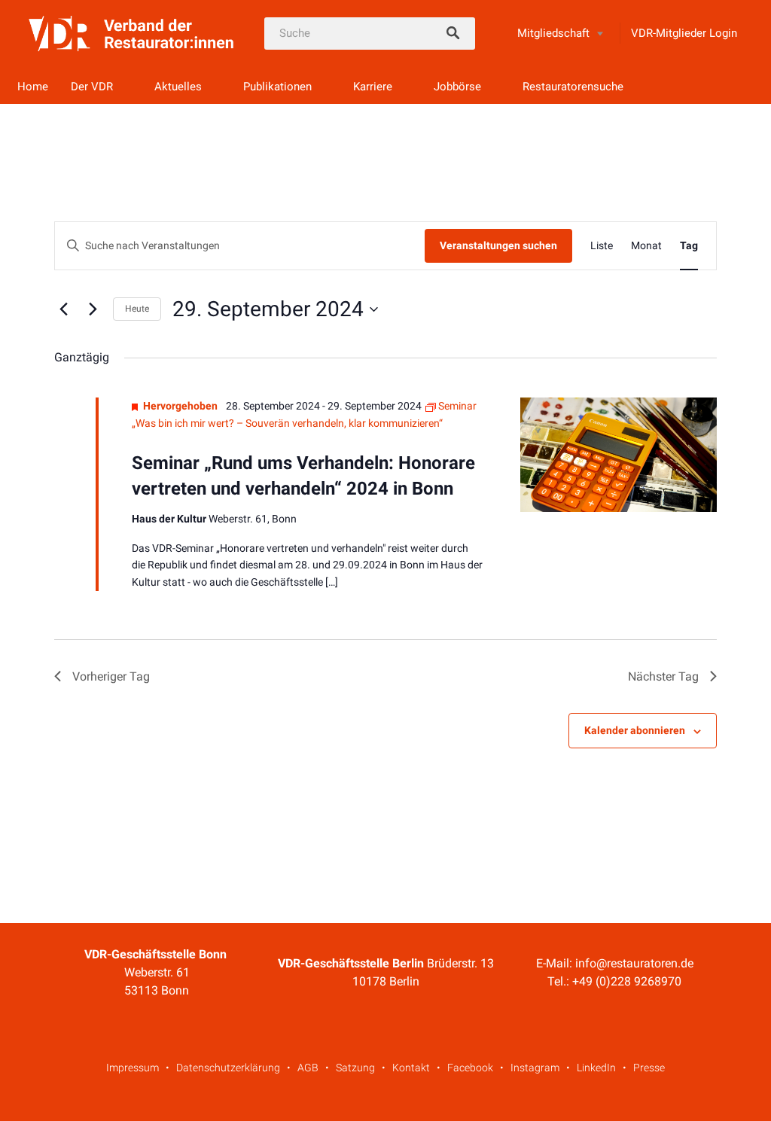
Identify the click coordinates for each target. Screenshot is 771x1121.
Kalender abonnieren (634, 730)
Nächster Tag (663, 676)
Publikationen (277, 86)
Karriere (372, 86)
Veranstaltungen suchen (498, 245)
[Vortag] (63, 309)
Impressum (132, 1068)
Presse (649, 1068)
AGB (307, 1068)
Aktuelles (178, 86)
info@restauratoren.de (634, 963)
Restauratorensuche (573, 86)
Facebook (470, 1068)
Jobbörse (457, 86)
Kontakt (411, 1068)
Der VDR (92, 86)
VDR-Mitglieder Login (684, 33)
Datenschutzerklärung (228, 1068)
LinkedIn (596, 1068)
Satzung (355, 1068)
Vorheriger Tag (111, 676)
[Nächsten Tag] (93, 309)
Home (32, 86)
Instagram (534, 1068)
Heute (137, 308)
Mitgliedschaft (553, 33)
